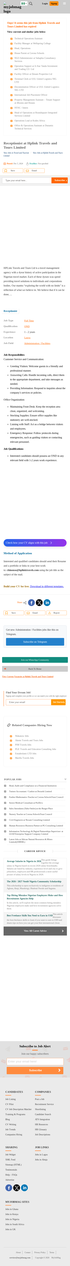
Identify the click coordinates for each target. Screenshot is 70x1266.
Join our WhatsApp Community (35, 660)
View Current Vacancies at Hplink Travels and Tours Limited (27, 676)
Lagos (27, 337)
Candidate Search (43, 1114)
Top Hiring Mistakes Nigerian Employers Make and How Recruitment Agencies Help (35, 897)
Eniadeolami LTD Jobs (25, 753)
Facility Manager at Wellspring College (32, 43)
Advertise (9, 1180)
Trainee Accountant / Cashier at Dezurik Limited (30, 791)
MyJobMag (56, 1258)
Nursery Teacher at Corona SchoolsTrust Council (30, 814)
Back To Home (35, 669)
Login (45, 3)
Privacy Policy (40, 1252)
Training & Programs (15, 1114)
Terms (51, 1252)
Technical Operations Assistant (28, 38)
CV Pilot (9, 1104)
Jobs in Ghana (11, 1209)
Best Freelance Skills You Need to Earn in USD (30, 915)
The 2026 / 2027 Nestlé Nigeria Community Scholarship (34, 881)
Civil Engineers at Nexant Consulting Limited (29, 820)
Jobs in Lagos (41, 1154)
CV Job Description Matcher (18, 1109)
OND (27, 326)
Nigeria (26, 3)
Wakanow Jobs (22, 736)
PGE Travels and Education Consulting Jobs (35, 749)
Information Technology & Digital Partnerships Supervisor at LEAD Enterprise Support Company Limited (36, 832)
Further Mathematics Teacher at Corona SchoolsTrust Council (36, 797)
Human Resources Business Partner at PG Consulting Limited (36, 825)
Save (13, 170)
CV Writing (10, 1124)
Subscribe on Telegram (35, 641)
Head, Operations (22, 48)
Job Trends (10, 1129)
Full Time (29, 320)
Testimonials (11, 1170)
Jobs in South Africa (14, 1224)
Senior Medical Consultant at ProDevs (26, 803)
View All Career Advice (35, 931)
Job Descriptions (42, 1134)
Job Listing (10, 1099)
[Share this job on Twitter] (39, 602)
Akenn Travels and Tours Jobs (29, 740)
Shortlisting (40, 1109)
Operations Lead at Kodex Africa (29, 120)
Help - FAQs (11, 1175)
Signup (54, 3)
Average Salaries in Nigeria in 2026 (24, 861)
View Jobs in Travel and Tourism (16, 153)
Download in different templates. (47, 586)
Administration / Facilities (37, 343)
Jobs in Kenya (11, 1214)
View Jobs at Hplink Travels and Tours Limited (33, 154)
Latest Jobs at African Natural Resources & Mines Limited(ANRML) (30, 840)
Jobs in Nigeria (12, 1219)
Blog (7, 1119)
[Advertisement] (35, 226)
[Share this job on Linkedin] (47, 602)
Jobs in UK (10, 1229)
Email (34, 170)
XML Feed (10, 1159)
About (18, 1252)
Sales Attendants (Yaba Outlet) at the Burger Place (31, 808)
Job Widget (10, 1154)
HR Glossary (41, 1129)
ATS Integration (42, 1119)
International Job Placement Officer (30, 95)
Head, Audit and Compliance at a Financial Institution (33, 785)
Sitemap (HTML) (13, 1165)
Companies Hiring (13, 1134)
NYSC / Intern (21, 108)
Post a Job (39, 1099)
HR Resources (41, 1124)
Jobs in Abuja (41, 1159)
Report (57, 613)
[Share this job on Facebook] (31, 602)
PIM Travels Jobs (23, 745)
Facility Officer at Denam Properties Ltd (33, 74)
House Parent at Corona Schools (29, 53)
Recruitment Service (44, 1104)
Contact (27, 1252)
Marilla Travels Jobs (24, 758)
